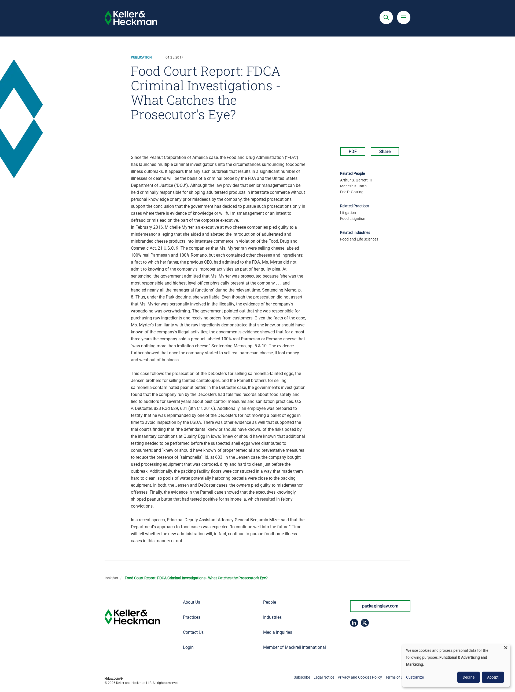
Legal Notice (324, 677)
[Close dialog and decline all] (506, 647)
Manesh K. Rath (353, 186)
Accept (493, 677)
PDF (353, 151)
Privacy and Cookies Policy (360, 677)
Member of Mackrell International (294, 647)
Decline (468, 677)
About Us (191, 602)
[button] (386, 17)
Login (188, 647)
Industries (272, 617)
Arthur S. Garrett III (356, 180)
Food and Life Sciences (359, 239)
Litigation (348, 212)
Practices (191, 617)
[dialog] (456, 665)
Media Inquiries (277, 632)
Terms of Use (396, 677)
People (269, 602)
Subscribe (302, 677)
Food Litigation (352, 218)
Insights (111, 578)
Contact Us (193, 632)
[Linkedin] (354, 623)
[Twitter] (365, 623)
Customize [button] (415, 677)
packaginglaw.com (380, 606)
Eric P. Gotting (351, 192)
